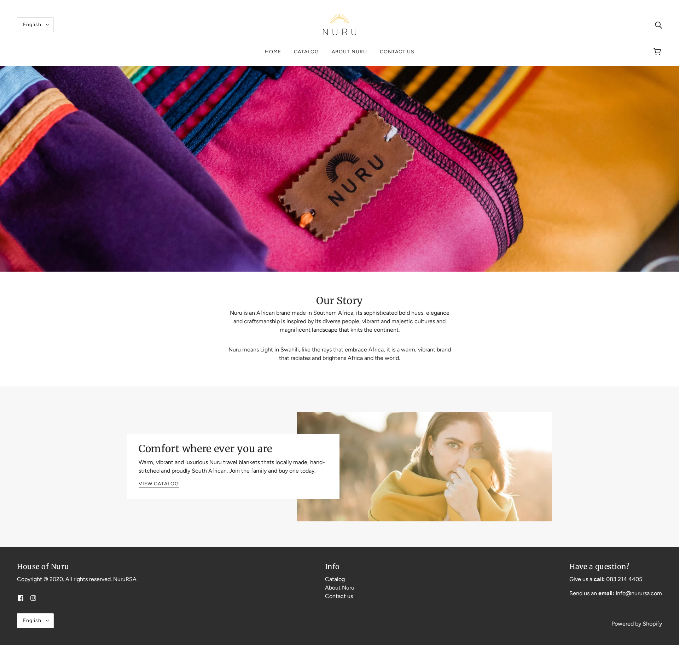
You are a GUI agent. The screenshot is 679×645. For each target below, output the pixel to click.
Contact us (339, 596)
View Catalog (159, 484)
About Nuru (339, 587)
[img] (658, 25)
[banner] (339, 24)
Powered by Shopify (636, 623)
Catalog (335, 579)
